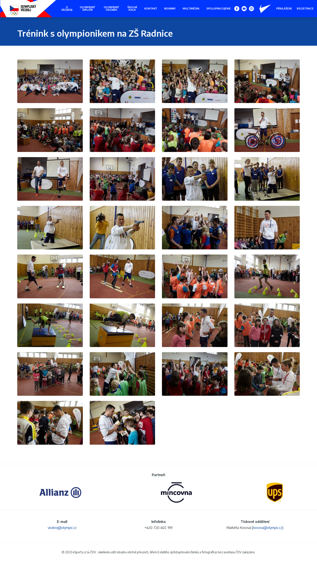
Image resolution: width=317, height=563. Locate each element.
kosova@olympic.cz (267, 527)
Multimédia (191, 8)
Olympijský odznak (111, 8)
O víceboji (66, 8)
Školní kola (132, 8)
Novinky (170, 8)
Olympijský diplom (87, 8)
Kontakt (150, 8)
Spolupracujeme (218, 8)
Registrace (305, 8)
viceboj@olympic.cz (62, 527)
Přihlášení (284, 8)
